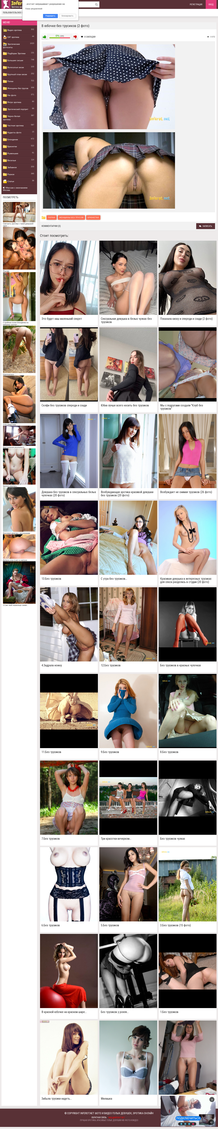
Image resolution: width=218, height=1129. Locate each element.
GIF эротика (13, 37)
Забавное (12, 167)
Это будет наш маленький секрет (62, 318)
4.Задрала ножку (52, 665)
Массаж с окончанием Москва (15, 189)
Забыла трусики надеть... (57, 1098)
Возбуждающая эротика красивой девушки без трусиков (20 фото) (127, 493)
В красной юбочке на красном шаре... (64, 1012)
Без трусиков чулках (172, 838)
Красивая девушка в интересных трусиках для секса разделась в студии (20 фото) (185, 580)
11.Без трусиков (51, 752)
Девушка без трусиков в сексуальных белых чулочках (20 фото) (69, 493)
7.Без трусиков (51, 838)
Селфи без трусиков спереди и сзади (64, 405)
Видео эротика (14, 30)
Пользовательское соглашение (18, 12)
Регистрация (196, 4)
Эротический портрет (17, 109)
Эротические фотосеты (11, 46)
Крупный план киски (17, 74)
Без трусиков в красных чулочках (180, 665)
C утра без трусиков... (114, 578)
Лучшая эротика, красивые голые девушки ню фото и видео (109, 1120)
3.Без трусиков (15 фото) (175, 925)
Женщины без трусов (17, 88)
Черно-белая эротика (11, 118)
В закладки (90, 37)
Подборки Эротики (16, 53)
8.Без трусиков (169, 752)
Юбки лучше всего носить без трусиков (125, 405)
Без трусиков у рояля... (115, 1012)
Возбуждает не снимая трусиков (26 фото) (186, 492)
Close (182, 1111)
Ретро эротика (14, 102)
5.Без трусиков (110, 925)
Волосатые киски (15, 67)
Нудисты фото (14, 132)
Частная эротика (15, 125)
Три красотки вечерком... (116, 838)
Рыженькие (12, 153)
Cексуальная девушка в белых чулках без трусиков (126, 320)
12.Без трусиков (111, 665)
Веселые (11, 160)
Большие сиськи (15, 60)
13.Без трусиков (51, 578)
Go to (194, 1111)
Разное (10, 174)
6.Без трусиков (51, 925)
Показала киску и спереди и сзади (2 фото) (186, 318)
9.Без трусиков (110, 752)
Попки (10, 81)
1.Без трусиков (169, 1012)
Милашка (106, 1098)
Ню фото (11, 95)
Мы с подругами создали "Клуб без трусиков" (181, 407)
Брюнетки (12, 146)
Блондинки (12, 139)
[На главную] (19, 4)
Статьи (10, 181)
